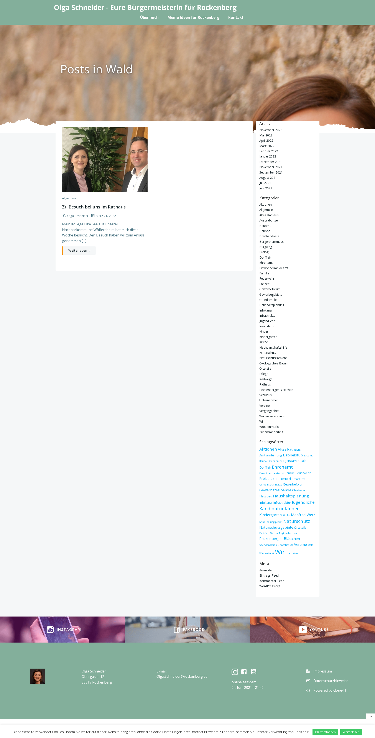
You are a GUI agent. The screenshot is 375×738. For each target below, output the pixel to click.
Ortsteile (265, 368)
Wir (261, 421)
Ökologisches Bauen (273, 363)
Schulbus (265, 395)
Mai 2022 (265, 135)
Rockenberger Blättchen (276, 390)
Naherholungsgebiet (270, 521)
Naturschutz (267, 353)
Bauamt (265, 226)
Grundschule (268, 300)
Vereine (264, 405)
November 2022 (270, 130)
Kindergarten (268, 337)
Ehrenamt (266, 263)
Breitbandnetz (269, 236)
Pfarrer (274, 533)
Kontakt (235, 17)
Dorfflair (265, 257)
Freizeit (264, 284)
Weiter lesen (351, 732)
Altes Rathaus (269, 215)
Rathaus (265, 384)
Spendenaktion (268, 544)
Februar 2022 (268, 151)
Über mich (149, 17)
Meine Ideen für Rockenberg (193, 17)
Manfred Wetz (303, 514)
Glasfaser (298, 490)
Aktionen (265, 204)
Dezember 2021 (270, 162)
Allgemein (69, 198)
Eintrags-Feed (269, 575)
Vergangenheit (269, 411)
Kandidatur (267, 326)
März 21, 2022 (106, 216)
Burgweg (265, 247)
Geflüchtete (298, 479)
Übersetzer (292, 553)
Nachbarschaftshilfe (273, 347)
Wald (310, 544)
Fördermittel (282, 479)
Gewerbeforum (270, 289)
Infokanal (265, 310)
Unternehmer (268, 400)
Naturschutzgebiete (273, 358)
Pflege (263, 374)
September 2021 (271, 172)
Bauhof (264, 231)
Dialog (263, 252)
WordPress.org (269, 586)
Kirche (263, 342)
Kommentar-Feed (271, 581)
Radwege (265, 379)
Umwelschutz (285, 544)
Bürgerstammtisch (272, 241)
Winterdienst (266, 553)
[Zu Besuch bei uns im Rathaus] (105, 159)
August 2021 (268, 177)
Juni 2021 (265, 188)
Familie (264, 273)
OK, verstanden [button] (325, 732)
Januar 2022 (267, 156)
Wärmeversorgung (272, 416)
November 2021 (270, 167)
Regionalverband (288, 533)
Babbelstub (293, 455)
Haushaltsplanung (271, 305)
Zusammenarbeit (271, 432)
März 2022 (266, 146)
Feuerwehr (266, 278)
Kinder (263, 331)
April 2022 (266, 140)
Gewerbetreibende (275, 489)
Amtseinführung (270, 455)
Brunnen (273, 460)
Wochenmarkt (269, 427)
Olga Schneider (77, 216)
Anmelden (266, 570)
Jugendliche (267, 321)
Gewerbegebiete (270, 294)
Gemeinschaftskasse (270, 484)
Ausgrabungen (269, 220)
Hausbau (265, 496)
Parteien (264, 533)
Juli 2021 (265, 183)
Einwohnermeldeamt (273, 268)
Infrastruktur (268, 315)
